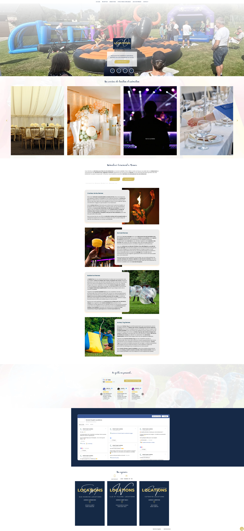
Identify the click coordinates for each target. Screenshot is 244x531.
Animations (112, 1)
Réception (105, 1)
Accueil (98, 1)
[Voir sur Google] (104, 389)
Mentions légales (157, 524)
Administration (167, 524)
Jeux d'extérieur (137, 1)
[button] (101, 392)
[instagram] (131, 71)
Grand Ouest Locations (94, 416)
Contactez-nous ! (122, 61)
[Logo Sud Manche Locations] (122, 44)
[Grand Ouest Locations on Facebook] (82, 414)
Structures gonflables (124, 1)
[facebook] (125, 71)
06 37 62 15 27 (128, 179)
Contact (145, 1)
